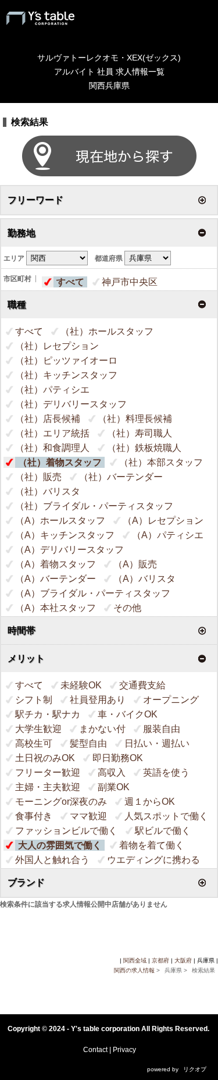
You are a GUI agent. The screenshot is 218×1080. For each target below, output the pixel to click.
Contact (95, 1050)
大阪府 (183, 960)
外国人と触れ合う (52, 860)
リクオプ (194, 1069)
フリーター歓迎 (47, 772)
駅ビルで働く (163, 831)
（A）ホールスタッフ (60, 520)
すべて (70, 282)
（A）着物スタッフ (55, 564)
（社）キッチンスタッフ (66, 375)
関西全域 (134, 960)
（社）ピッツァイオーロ (66, 360)
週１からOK (149, 802)
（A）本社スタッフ (55, 608)
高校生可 (33, 743)
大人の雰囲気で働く (60, 845)
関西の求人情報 (135, 970)
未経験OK (81, 685)
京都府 (160, 960)
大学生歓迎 (38, 729)
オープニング (171, 700)
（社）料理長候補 (135, 419)
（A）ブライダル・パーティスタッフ (92, 593)
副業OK (114, 787)
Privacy (124, 1050)
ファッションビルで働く (66, 831)
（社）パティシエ (52, 390)
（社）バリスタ (47, 491)
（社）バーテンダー (121, 477)
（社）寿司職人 (139, 433)
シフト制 (33, 700)
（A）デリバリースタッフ (69, 550)
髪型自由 (88, 743)
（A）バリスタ (144, 579)
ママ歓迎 (88, 816)
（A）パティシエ (167, 535)
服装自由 (161, 729)
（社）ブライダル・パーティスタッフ (94, 506)
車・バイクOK (128, 714)
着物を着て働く (151, 845)
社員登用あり (98, 700)
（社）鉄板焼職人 (144, 448)
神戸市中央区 (130, 282)
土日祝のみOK (45, 758)
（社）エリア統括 (52, 433)
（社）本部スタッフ (161, 462)
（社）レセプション (57, 346)
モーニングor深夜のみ (61, 802)
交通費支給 (142, 685)
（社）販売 (38, 477)
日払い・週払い (157, 743)
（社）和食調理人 (52, 448)
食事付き (33, 816)
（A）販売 (135, 564)
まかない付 (102, 729)
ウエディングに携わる (153, 860)
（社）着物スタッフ (60, 462)
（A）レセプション (163, 520)
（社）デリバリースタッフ (71, 404)
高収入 (112, 772)
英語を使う (166, 772)
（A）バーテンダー (55, 579)
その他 (127, 608)
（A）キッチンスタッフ (65, 535)
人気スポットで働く (166, 816)
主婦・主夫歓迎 (47, 787)
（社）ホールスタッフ (106, 331)
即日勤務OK (117, 758)
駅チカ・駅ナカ (47, 714)
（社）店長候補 (47, 419)
